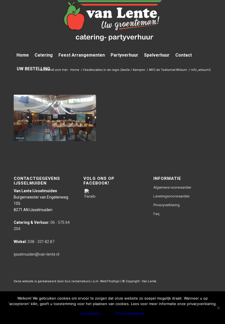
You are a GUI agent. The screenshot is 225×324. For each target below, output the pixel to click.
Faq (156, 214)
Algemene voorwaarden (172, 187)
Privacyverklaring (166, 205)
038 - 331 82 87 (34, 241)
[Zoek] (208, 69)
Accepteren (91, 313)
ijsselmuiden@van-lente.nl (36, 254)
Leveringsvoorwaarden (171, 196)
